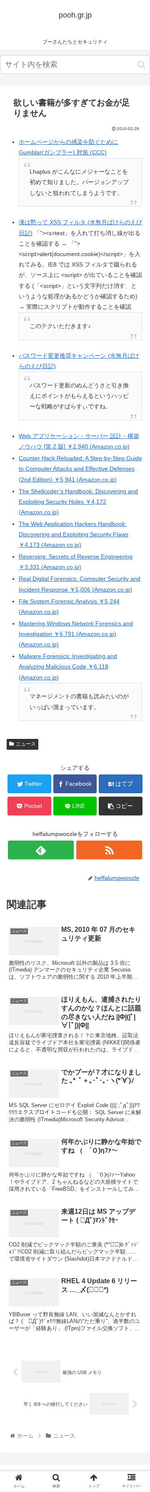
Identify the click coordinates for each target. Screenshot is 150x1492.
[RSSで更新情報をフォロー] (109, 850)
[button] (141, 64)
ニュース (26, 744)
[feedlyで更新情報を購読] (40, 850)
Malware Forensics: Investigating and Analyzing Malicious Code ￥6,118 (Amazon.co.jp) (68, 666)
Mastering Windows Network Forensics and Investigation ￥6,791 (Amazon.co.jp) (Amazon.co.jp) (76, 634)
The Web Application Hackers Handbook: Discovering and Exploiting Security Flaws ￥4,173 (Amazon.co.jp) (73, 534)
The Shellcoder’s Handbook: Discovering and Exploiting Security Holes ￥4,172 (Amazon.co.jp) (78, 501)
